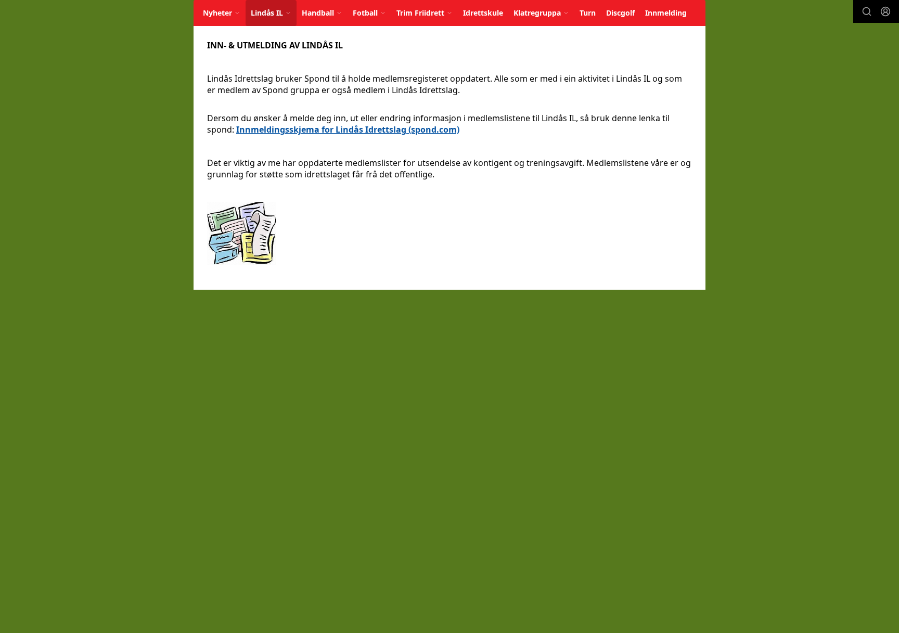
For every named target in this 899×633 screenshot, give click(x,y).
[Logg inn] (885, 11)
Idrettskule (483, 13)
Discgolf (620, 13)
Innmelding (666, 13)
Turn (588, 13)
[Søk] (866, 11)
